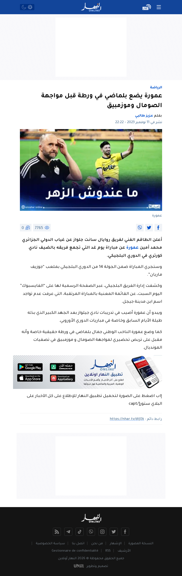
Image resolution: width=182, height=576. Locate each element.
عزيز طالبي (144, 116)
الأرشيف (124, 551)
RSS (108, 551)
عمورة (132, 248)
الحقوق (109, 558)
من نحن (97, 543)
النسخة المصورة (140, 543)
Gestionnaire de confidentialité (75, 551)
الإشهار (116, 543)
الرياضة (156, 88)
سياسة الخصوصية (50, 543)
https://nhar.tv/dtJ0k (127, 419)
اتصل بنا (78, 543)
